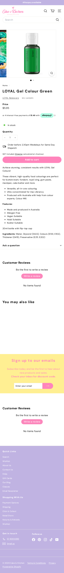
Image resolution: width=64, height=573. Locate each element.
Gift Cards (7, 478)
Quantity (8, 131)
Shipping (19, 154)
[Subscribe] (47, 386)
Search (6, 457)
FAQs (5, 474)
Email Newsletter (10, 491)
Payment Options (11, 502)
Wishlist (6, 461)
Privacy (52, 563)
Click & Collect (9, 511)
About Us (7, 465)
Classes (6, 486)
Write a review (32, 276)
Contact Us (8, 469)
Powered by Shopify (12, 566)
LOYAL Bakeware (11, 98)
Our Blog (7, 482)
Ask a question (11, 245)
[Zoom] (51, 73)
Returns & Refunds (11, 519)
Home (5, 85)
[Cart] (52, 11)
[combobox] (32, 20)
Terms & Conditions (36, 563)
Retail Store (8, 515)
